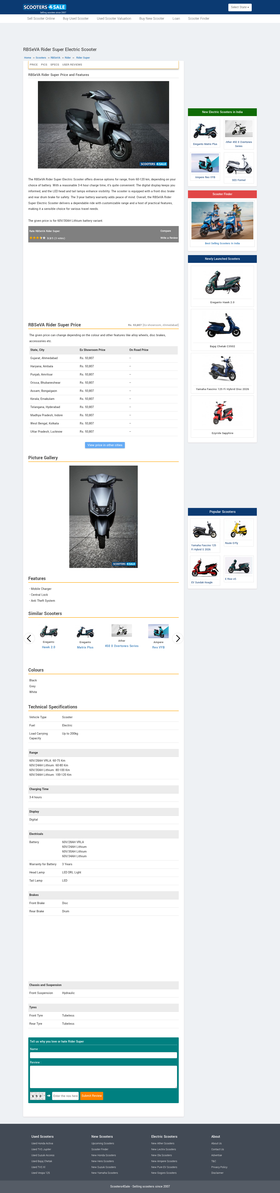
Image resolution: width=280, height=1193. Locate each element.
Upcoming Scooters (102, 1143)
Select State (239, 7)
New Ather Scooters (162, 1143)
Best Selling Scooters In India (222, 243)
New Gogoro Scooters (163, 1173)
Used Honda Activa (42, 1143)
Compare (165, 231)
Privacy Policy (219, 1167)
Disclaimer (217, 1173)
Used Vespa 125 (40, 1173)
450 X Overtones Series (122, 646)
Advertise (216, 1155)
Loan (176, 18)
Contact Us (217, 1149)
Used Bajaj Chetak (41, 1161)
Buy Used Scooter (76, 18)
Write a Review (169, 238)
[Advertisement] (140, 34)
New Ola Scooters (161, 1155)
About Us (216, 1143)
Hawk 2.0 (48, 647)
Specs (54, 65)
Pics (44, 65)
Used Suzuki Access (42, 1155)
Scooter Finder (198, 18)
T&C (213, 1161)
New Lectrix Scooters (163, 1149)
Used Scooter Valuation (114, 18)
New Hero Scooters (102, 1161)
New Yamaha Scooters (104, 1173)
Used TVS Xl (38, 1167)
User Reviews (72, 65)
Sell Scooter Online (41, 18)
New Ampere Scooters (164, 1161)
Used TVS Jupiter (41, 1149)
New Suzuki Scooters (103, 1167)
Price (34, 65)
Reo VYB (158, 647)
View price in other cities (105, 445)
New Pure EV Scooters (164, 1167)
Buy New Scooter (151, 18)
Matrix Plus (85, 647)
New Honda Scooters (103, 1155)
